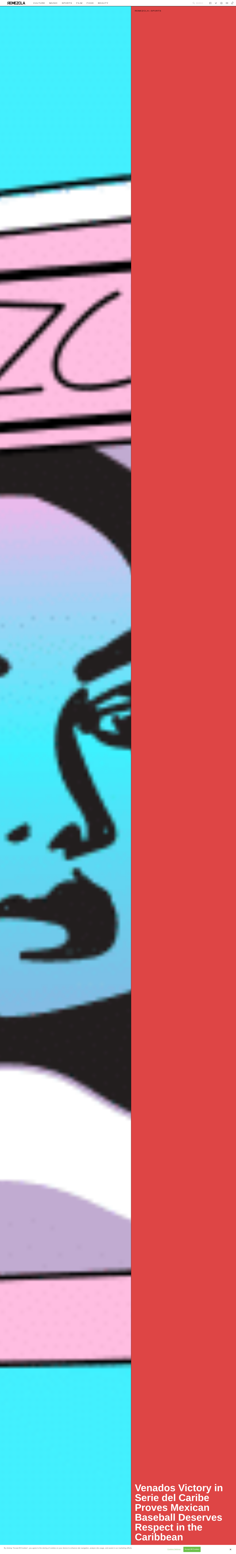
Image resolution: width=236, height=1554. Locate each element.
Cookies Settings (174, 1549)
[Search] (194, 3)
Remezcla (142, 11)
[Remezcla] (16, 3)
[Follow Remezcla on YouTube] (227, 3)
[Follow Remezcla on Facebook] (210, 3)
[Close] (230, 1549)
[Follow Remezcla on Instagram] (221, 3)
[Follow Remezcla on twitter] (216, 3)
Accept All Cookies (192, 1549)
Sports (156, 11)
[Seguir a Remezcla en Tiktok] (232, 3)
